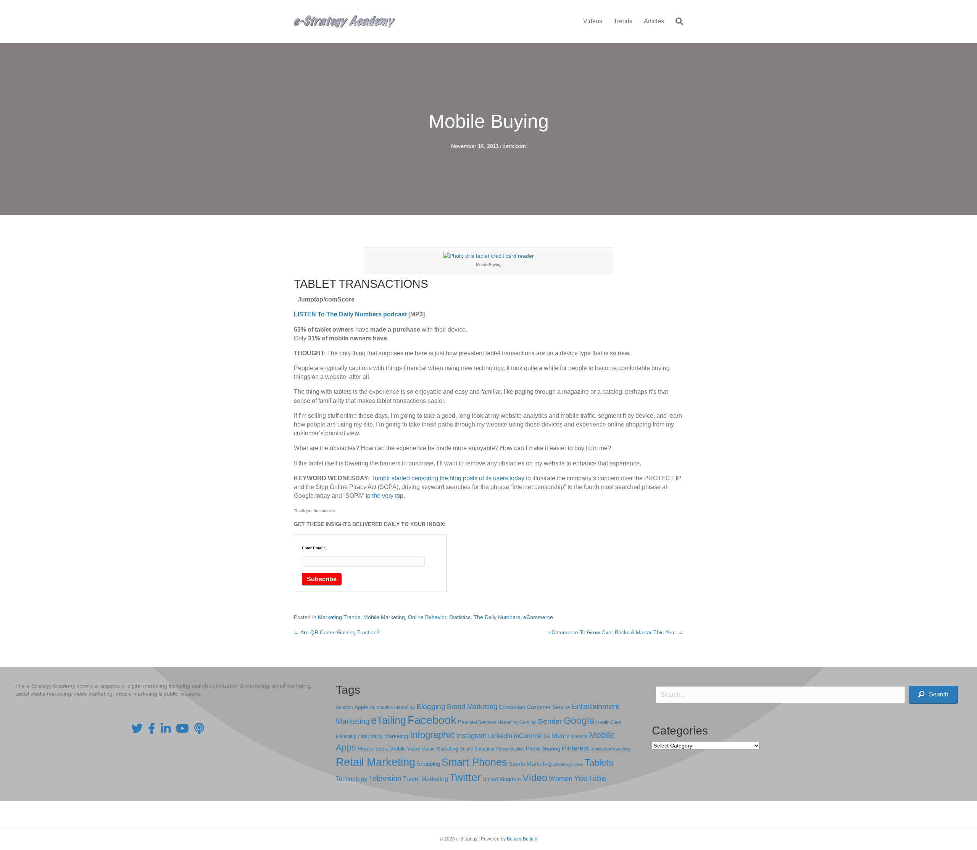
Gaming (527, 722)
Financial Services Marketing (488, 722)
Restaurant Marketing (610, 749)
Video (534, 778)
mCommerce (532, 735)
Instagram (471, 735)
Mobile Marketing (384, 617)
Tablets (599, 762)
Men (558, 735)
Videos (592, 21)
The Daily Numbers (497, 617)
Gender (549, 721)
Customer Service (548, 707)
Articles (654, 21)
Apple (361, 707)
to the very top (384, 495)
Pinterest (575, 748)
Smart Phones (474, 762)
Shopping (428, 764)
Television (385, 778)
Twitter (465, 777)
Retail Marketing (375, 761)
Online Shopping (477, 749)
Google (579, 720)
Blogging (430, 706)
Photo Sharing (543, 749)
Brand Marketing (472, 706)
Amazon (344, 707)
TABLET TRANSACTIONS (361, 283)
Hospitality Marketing (383, 736)
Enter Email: (313, 548)
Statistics (460, 617)
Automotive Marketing (392, 707)
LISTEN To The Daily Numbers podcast (350, 314)
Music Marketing (439, 749)
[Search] (676, 21)
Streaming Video (568, 764)
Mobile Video (405, 749)
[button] (933, 695)
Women (560, 779)
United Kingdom (501, 779)
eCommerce (538, 617)
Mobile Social (374, 749)
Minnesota (576, 736)
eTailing (388, 720)
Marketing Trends (339, 617)
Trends (623, 21)
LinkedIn (500, 735)
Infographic (432, 735)
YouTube (590, 778)
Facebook (432, 720)
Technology (351, 779)
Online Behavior (427, 617)
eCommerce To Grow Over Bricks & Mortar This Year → (615, 632)
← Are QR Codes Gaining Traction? (337, 632)
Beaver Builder (522, 839)
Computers (512, 707)
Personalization (510, 749)
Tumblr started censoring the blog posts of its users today (447, 478)
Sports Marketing (530, 764)
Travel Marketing (425, 779)
